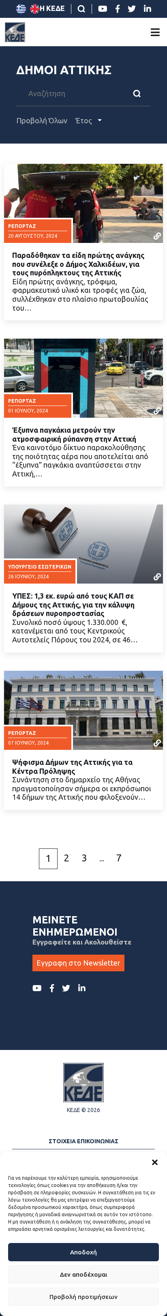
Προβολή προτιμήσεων (83, 1296)
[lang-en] (35, 9)
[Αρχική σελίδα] (15, 32)
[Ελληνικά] (21, 9)
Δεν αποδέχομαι (83, 1274)
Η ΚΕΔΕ (52, 8)
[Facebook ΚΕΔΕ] (118, 9)
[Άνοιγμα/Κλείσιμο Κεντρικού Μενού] (155, 32)
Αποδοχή (83, 1252)
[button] (155, 1162)
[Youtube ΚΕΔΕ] (102, 9)
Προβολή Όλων (41, 120)
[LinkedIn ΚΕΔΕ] (147, 9)
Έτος (84, 120)
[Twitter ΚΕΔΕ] (132, 9)
